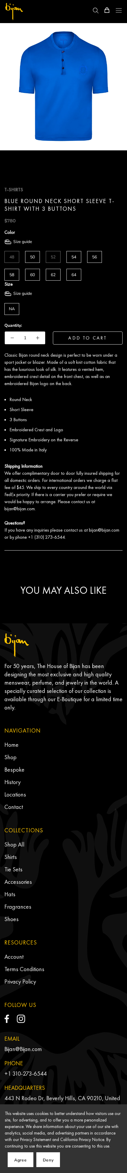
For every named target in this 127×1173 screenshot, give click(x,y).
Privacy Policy (20, 981)
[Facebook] (7, 1019)
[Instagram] (21, 1019)
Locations (15, 794)
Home (11, 745)
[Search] (96, 10)
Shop (10, 757)
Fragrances (17, 906)
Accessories (18, 882)
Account (14, 956)
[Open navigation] (119, 10)
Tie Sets (13, 869)
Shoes (11, 919)
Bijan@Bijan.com (23, 1049)
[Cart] (107, 10)
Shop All (14, 844)
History (12, 782)
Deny (48, 1160)
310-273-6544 (29, 1073)
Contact (13, 807)
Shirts (10, 857)
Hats (9, 894)
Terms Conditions (24, 969)
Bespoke (14, 769)
